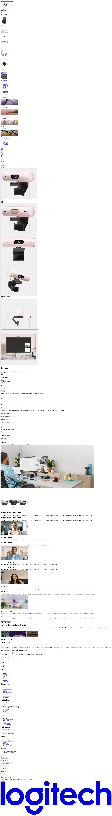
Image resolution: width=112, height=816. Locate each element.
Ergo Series (5, 704)
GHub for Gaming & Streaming (9, 751)
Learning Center (6, 675)
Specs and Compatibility (5, 413)
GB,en (3, 9)
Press (4, 677)
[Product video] (19, 347)
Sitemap (21, 779)
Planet (2, 149)
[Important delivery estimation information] (1, 398)
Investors (5, 674)
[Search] (2, 150)
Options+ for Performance (8, 752)
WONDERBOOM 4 (17, 393)
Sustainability (6, 678)
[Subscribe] (14, 653)
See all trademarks (107, 647)
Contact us (5, 742)
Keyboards (5, 687)
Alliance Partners (6, 723)
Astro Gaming (6, 709)
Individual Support (7, 738)
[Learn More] (2, 298)
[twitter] (2, 662)
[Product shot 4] (19, 280)
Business (5, 4)
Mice (4, 686)
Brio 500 (2, 161)
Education (5, 5)
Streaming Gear (6, 713)
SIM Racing (5, 711)
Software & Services (7, 720)
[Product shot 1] (19, 183)
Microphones (5, 697)
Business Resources (7, 724)
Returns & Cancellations (8, 745)
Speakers (5, 691)
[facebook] (3, 662)
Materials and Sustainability (6, 416)
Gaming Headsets (6, 696)
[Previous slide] (2, 620)
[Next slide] (4, 620)
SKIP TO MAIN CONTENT (7, 1)
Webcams (2, 159)
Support (2, 7)
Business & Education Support (9, 741)
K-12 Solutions (6, 730)
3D (2, 202)
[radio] (1, 380)
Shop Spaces (5, 718)
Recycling (5, 680)
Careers (4, 673)
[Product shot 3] (19, 249)
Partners (4, 722)
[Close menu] (1, 12)
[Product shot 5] (19, 314)
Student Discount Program (8, 733)
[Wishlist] (2, 152)
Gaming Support (6, 740)
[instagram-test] (1, 662)
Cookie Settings (16, 779)
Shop (2, 10)
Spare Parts (5, 743)
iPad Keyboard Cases (7, 692)
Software (2, 146)
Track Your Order (6, 744)
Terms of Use (3, 779)
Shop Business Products (8, 719)
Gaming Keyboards (7, 694)
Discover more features (5, 622)
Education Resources (7, 732)
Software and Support (5, 422)
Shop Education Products (8, 729)
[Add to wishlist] (2, 200)
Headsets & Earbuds (7, 689)
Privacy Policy (9, 779)
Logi (1, 156)
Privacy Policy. (41, 654)
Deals (2, 148)
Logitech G (5, 3)
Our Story (5, 671)
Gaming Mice (6, 693)
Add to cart (3, 382)
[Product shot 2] (19, 218)
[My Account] (2, 154)
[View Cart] (1, 155)
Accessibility (5, 681)
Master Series (6, 702)
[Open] (3, 155)
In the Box (3, 419)
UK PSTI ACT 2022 (27, 779)
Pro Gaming (5, 710)
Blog (4, 676)
